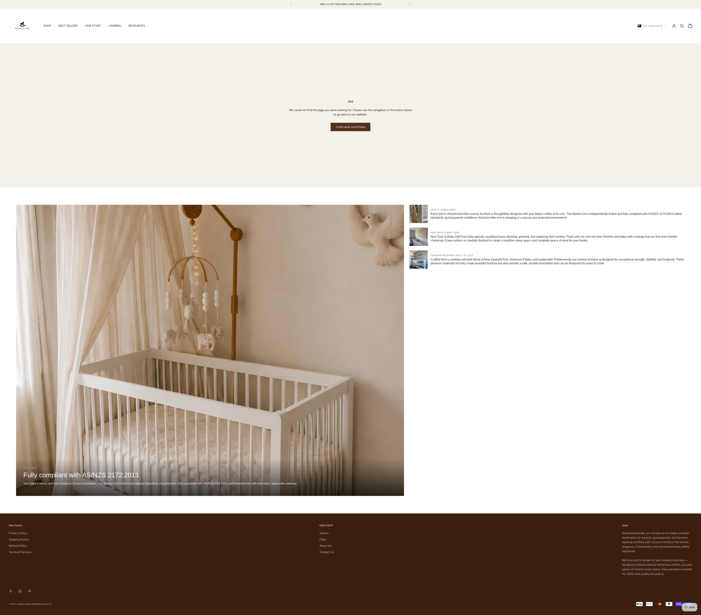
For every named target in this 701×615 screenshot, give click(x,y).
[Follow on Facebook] (10, 591)
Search (324, 533)
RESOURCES (137, 25)
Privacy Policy (18, 533)
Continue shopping (350, 127)
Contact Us (326, 552)
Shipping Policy (19, 539)
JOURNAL (114, 25)
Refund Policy (18, 545)
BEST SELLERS (68, 25)
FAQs (322, 539)
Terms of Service (20, 552)
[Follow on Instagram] (20, 591)
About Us (325, 545)
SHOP (47, 25)
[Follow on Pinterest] (29, 591)
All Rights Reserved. (43, 604)
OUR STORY (93, 25)
